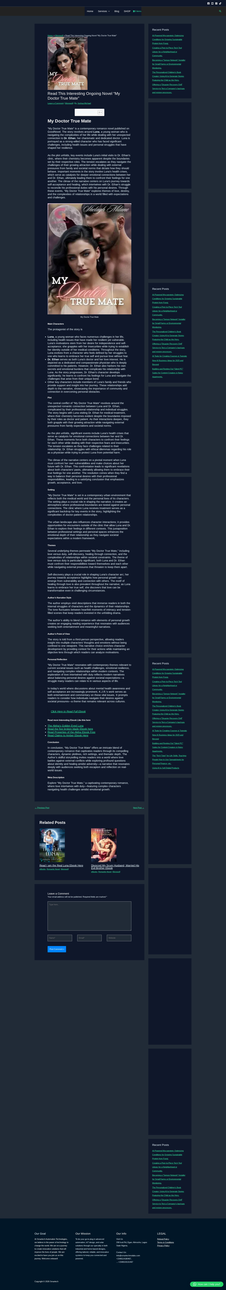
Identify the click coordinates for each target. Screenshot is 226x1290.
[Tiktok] (220, 3)
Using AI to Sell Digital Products (165, 768)
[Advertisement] (170, 145)
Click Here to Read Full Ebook (68, 711)
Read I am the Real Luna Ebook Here (61, 865)
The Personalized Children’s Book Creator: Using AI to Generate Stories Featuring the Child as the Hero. (168, 76)
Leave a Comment (55, 103)
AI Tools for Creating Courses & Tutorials (169, 356)
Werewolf (69, 103)
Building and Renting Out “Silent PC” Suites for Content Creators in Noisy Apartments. (167, 373)
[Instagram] (216, 3)
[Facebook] (208, 3)
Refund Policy (163, 1239)
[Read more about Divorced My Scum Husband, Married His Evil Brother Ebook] (104, 845)
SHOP (127, 11)
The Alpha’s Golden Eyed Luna (65, 725)
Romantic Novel (53, 869)
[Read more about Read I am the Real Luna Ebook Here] (52, 845)
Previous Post (42, 808)
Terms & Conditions (165, 1242)
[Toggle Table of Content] (99, 112)
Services (102, 11)
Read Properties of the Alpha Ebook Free (71, 732)
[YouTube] (212, 3)
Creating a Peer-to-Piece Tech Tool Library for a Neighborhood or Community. (167, 52)
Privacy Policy (163, 1245)
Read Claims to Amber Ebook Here (68, 735)
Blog (116, 11)
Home (90, 11)
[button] (108, 11)
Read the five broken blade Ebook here (70, 728)
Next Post (138, 808)
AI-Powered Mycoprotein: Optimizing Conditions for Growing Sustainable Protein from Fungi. (168, 39)
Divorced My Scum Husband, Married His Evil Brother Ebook (115, 867)
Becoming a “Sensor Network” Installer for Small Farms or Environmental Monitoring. (168, 64)
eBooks (42, 869)
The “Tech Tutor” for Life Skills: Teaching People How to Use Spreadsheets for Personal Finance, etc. (169, 760)
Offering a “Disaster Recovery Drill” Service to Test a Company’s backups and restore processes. (168, 88)
